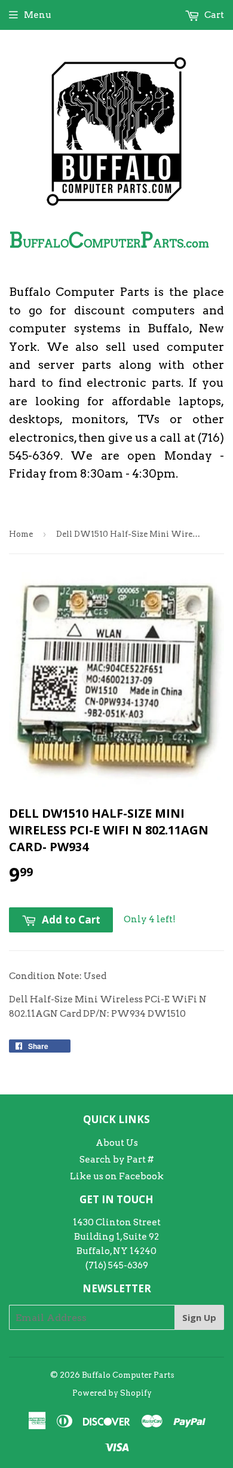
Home (21, 534)
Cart (213, 15)
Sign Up (199, 1317)
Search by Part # (116, 1159)
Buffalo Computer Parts (128, 1375)
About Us (117, 1142)
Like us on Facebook (117, 1176)
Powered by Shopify (112, 1393)
